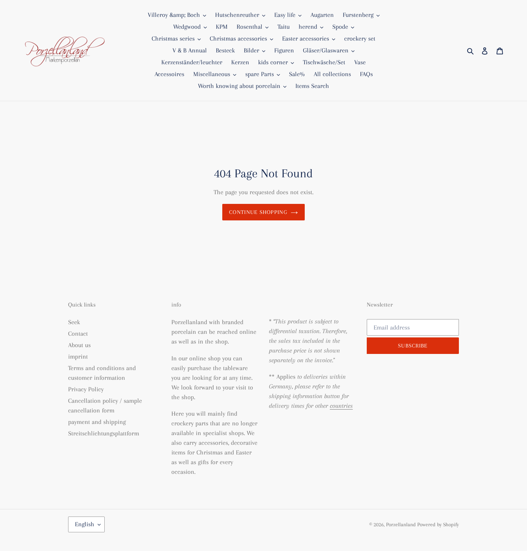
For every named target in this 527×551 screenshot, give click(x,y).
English (84, 524)
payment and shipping (97, 421)
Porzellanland (401, 524)
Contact (78, 333)
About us (79, 345)
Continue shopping (258, 212)
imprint (78, 356)
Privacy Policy (86, 389)
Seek (74, 322)
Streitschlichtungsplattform (103, 433)
